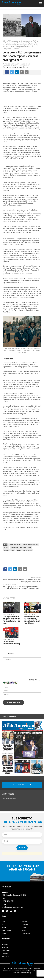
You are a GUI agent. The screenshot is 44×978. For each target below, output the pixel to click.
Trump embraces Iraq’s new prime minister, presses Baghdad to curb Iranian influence (32, 620)
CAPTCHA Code (34, 680)
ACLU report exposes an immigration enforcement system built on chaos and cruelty (11, 620)
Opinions (7, 629)
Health (24, 931)
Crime (24, 928)
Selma (19, 550)
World (4, 928)
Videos (4, 934)
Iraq (26, 604)
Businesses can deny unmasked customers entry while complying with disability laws (22, 581)
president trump (9, 550)
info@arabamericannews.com (12, 907)
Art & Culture (6, 931)
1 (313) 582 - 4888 (8, 901)
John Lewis (14, 547)
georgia (6, 547)
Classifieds (26, 934)
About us (5, 944)
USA (3, 925)
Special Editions (22, 784)
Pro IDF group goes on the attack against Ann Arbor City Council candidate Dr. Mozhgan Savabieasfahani (21, 588)
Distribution (6, 950)
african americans (15, 544)
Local (3, 922)
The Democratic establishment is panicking (11, 643)
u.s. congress (27, 550)
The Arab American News (13, 67)
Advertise (5, 947)
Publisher (5, 953)
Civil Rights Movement (30, 544)
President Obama (25, 547)
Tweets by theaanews (9, 799)
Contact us (5, 956)
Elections (25, 922)
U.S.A (27, 67)
